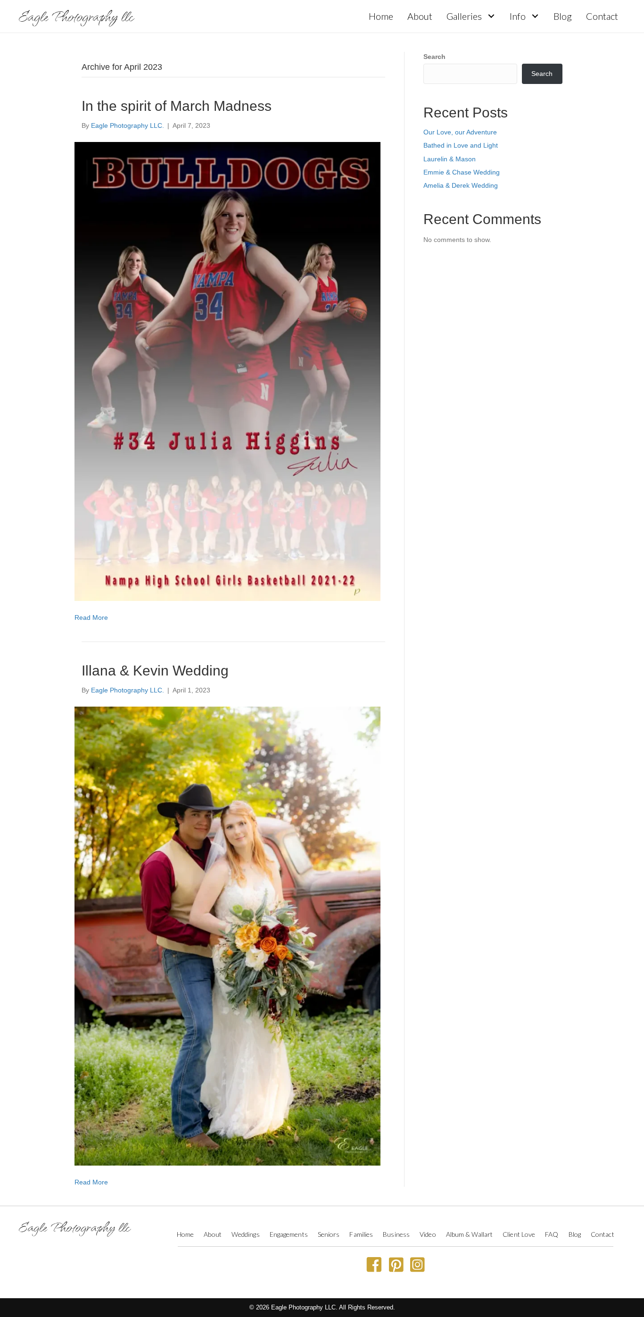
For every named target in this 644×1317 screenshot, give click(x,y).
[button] (491, 16)
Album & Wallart (469, 1234)
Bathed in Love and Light (460, 145)
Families (361, 1234)
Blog (575, 1234)
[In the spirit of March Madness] (227, 371)
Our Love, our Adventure (460, 132)
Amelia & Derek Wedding (460, 185)
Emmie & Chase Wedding (461, 172)
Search (434, 56)
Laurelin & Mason (449, 159)
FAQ (551, 1234)
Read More (91, 617)
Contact (602, 1234)
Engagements (289, 1234)
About (213, 1234)
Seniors (329, 1234)
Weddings (245, 1234)
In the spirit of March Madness (177, 106)
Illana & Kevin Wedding (155, 670)
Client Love (519, 1234)
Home (185, 1234)
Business (396, 1234)
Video (428, 1234)
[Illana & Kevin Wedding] (227, 935)
